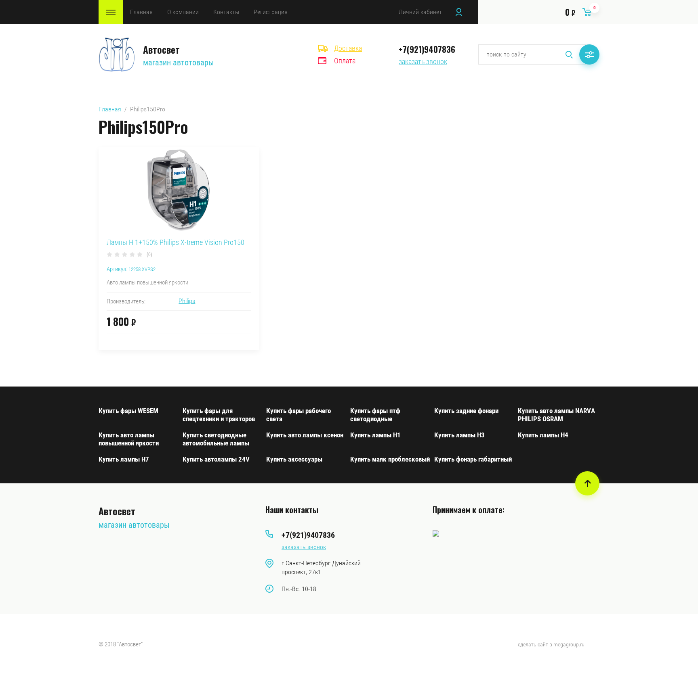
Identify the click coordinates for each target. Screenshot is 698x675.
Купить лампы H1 (375, 435)
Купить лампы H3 (459, 435)
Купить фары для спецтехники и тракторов (219, 415)
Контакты (226, 12)
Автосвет (161, 49)
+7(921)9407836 (427, 49)
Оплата (344, 60)
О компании (183, 12)
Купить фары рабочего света (298, 415)
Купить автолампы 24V (216, 459)
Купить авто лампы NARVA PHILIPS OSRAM (556, 415)
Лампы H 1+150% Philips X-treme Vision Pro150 (175, 242)
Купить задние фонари (466, 411)
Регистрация (271, 12)
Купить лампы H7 (124, 459)
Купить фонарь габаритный (473, 459)
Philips (187, 301)
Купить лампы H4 (543, 435)
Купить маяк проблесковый (390, 459)
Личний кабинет (420, 12)
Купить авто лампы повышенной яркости (129, 439)
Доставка (348, 48)
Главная (141, 12)
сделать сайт (533, 644)
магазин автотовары (178, 62)
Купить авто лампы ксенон (304, 435)
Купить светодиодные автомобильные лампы (216, 439)
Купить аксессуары (294, 459)
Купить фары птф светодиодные (375, 415)
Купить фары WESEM (128, 411)
